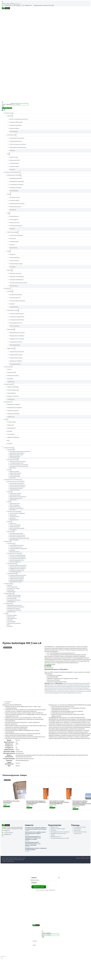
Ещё (6, 419)
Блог (8, 440)
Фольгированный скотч (16, 323)
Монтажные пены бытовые (17, 138)
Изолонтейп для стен (69, 688)
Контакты (9, 443)
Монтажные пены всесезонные (18, 147)
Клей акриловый (14, 163)
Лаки (8, 213)
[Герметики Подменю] (12, 116)
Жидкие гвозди (14, 157)
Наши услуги (10, 425)
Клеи (8, 154)
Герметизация (8, 113)
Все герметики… (14, 131)
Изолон (18, 740)
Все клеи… (12, 169)
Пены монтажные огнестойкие (18, 144)
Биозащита (13, 238)
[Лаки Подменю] (9, 213)
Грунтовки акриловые (15, 273)
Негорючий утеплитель (16, 294)
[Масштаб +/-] (1, 956)
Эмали (9, 251)
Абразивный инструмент (13, 404)
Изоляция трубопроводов (17, 313)
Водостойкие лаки (15, 222)
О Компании (77, 828)
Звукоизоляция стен (51, 686)
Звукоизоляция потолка (82, 685)
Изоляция (7, 288)
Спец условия (10, 434)
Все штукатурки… (14, 190)
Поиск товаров (6, 104)
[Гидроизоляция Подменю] (17, 574)
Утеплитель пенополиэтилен (66, 691)
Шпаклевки (10, 378)
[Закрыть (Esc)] (5, 956)
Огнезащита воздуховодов (17, 316)
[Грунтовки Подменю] (13, 532)
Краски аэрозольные (15, 206)
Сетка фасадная (11, 393)
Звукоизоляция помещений (65, 685)
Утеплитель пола (80, 691)
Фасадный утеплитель (13, 396)
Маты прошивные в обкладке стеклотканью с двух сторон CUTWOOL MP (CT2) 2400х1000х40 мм (59, 802)
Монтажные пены (11, 134)
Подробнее (6, 806)
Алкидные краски (14, 200)
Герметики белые (14, 128)
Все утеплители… (14, 307)
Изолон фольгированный (64, 686)
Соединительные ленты (16, 342)
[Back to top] (4, 959)
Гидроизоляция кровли (16, 357)
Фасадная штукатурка (15, 187)
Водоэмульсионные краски (17, 203)
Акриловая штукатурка (16, 178)
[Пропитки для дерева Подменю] (20, 512)
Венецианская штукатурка (17, 181)
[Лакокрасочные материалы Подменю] (19, 172)
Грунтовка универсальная (16, 279)
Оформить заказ (38, 887)
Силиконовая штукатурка (16, 184)
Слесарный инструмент (13, 413)
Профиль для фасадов (13, 387)
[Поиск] (3, 106)
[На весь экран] (2, 956)
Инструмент (8, 401)
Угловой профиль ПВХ (13, 390)
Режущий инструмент (13, 410)
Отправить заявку (7, 108)
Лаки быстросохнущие (16, 225)
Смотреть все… (11, 381)
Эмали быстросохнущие (16, 263)
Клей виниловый (14, 166)
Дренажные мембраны (16, 361)
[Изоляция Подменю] (10, 289)
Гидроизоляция (11, 348)
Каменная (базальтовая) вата (17, 300)
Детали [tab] (7, 703)
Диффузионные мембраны (17, 338)
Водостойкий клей (15, 160)
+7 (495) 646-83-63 (8, 5)
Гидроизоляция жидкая (16, 354)
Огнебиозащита (14, 241)
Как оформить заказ (80, 827)
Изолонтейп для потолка (55, 688)
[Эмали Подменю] (10, 251)
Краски (9, 194)
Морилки (12, 244)
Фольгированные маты (56, 693)
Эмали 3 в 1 (13, 254)
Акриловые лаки (14, 216)
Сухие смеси (8, 366)
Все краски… (13, 209)
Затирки (9, 369)
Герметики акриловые (16, 125)
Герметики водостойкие (16, 122)
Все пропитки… (14, 247)
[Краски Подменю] (10, 194)
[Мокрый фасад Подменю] (13, 384)
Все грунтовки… (14, 285)
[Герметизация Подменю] (12, 113)
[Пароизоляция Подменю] (14, 329)
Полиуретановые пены (16, 141)
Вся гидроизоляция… (15, 364)
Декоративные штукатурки (14, 175)
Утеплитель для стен (15, 297)
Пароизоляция (11, 329)
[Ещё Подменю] (7, 419)
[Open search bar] (2, 102)
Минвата (12, 303)
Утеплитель (10, 291)
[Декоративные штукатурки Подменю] (23, 482)
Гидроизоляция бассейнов (17, 351)
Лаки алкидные (14, 219)
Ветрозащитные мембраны (17, 335)
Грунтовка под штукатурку (17, 276)
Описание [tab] (8, 701)
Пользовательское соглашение (60, 832)
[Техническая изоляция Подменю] (18, 310)
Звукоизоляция (67, 683)
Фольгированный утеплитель (73, 693)
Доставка (9, 431)
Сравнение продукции (13, 437)
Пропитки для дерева (13, 232)
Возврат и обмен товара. (58, 828)
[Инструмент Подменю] (11, 402)
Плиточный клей (11, 372)
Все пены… (13, 150)
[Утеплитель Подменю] (12, 291)
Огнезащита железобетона (17, 319)
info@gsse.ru (18, 5)
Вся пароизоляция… (15, 345)
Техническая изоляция (13, 310)
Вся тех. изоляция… (15, 326)
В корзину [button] (29, 807)
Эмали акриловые (14, 257)
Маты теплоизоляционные (61, 689)
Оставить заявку (11, 422)
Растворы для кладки (12, 375)
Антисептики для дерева (16, 235)
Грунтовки (10, 270)
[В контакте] (2, 2)
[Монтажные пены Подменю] (18, 460)
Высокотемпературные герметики (19, 119)
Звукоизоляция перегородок (81, 683)
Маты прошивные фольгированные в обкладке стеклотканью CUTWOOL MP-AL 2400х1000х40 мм (36, 802)
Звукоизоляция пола (51, 685)
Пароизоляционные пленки (17, 332)
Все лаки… (12, 228)
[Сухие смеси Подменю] (11, 367)
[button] (3, 110)
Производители (11, 428)
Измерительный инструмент (14, 407)
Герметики (10, 115)
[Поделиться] (3, 956)
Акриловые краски (15, 197)
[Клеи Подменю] (9, 154)
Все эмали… (13, 266)
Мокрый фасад (8, 384)
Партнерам (77, 830)
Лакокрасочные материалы (12, 172)
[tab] (45, 941)
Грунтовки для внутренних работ (18, 282)
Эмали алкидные (14, 260)
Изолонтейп (76, 686)
